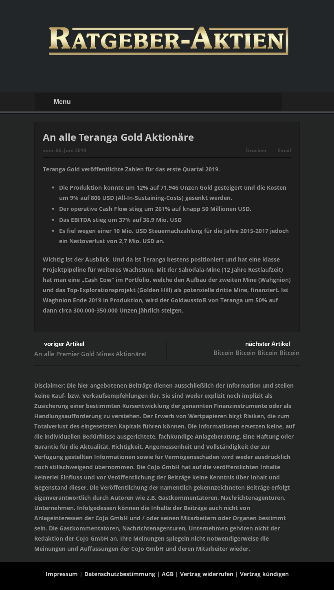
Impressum (62, 574)
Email (284, 150)
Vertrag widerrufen (206, 574)
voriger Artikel (64, 343)
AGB (168, 574)
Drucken (256, 150)
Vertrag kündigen (264, 574)
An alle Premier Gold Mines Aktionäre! (90, 354)
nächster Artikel (267, 343)
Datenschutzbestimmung (119, 574)
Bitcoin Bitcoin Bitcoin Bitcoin (256, 352)
